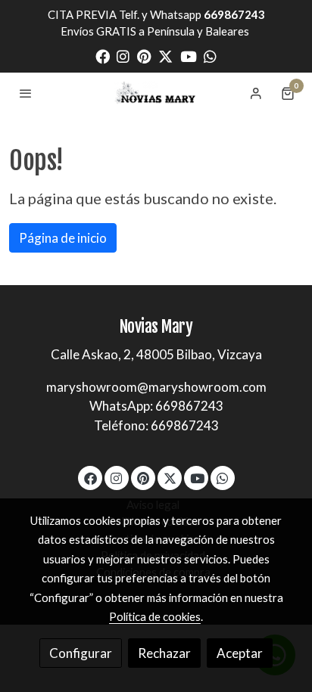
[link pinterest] (144, 55)
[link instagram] (123, 55)
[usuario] (256, 93)
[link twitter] (165, 55)
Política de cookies (155, 616)
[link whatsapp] (210, 55)
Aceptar (240, 653)
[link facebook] (102, 55)
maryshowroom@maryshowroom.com (156, 387)
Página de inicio (63, 238)
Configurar (80, 653)
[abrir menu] (25, 93)
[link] (156, 92)
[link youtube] (188, 55)
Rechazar (164, 653)
